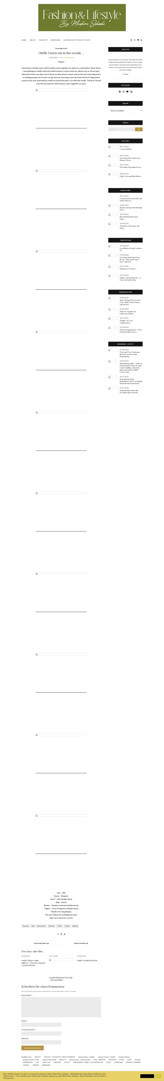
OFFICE (67, 1062)
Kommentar (26, 995)
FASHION (42, 40)
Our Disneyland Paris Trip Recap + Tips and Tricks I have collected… (130, 259)
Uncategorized (61, 48)
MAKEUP (57, 1062)
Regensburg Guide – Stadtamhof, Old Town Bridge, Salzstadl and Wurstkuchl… (131, 381)
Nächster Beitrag (81, 943)
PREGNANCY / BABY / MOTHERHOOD (88, 1062)
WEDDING (46, 1065)
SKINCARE (118, 1062)
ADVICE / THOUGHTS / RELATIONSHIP (59, 1057)
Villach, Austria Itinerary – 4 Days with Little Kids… (130, 279)
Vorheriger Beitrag (41, 943)
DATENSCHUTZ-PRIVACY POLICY (77, 40)
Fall (33, 926)
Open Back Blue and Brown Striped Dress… (130, 159)
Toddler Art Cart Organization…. (126, 322)
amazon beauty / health (106, 1057)
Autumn (26, 926)
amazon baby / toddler (86, 1057)
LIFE (37, 1062)
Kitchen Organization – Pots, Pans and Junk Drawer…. (131, 331)
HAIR (129, 1060)
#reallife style (26, 1057)
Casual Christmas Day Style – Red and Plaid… (61, 978)
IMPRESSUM (55, 40)
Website (24, 1038)
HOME (23, 40)
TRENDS (35, 1065)
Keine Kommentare (66, 57)
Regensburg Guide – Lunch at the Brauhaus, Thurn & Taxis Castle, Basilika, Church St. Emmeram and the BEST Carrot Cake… (131, 367)
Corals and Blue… (126, 149)
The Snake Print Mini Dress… (131, 167)
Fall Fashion (41, 926)
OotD (59, 926)
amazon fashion (124, 1057)
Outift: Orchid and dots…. (88, 960)
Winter (75, 926)
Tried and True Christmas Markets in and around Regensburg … (130, 354)
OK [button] (158, 1076)
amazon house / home (31, 1060)
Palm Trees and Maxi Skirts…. (131, 176)
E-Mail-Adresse (28, 1029)
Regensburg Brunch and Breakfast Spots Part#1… (129, 391)
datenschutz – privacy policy (80, 1060)
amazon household (49, 1060)
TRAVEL (26, 1065)
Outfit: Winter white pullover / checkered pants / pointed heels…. (33, 962)
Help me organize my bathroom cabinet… (128, 312)
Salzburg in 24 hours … (128, 269)
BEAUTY (62, 1060)
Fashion (51, 926)
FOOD (121, 1060)
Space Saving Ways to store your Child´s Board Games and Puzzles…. (130, 302)
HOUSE (137, 1060)
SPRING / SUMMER (133, 1062)
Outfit (67, 926)
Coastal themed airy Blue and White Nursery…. (131, 199)
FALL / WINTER (99, 1060)
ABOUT (33, 40)
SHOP (108, 1062)
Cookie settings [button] (147, 1076)
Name (24, 1021)
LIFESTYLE (46, 1062)
